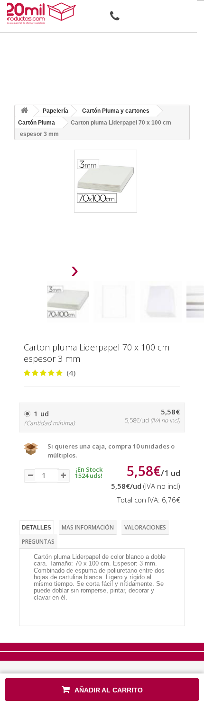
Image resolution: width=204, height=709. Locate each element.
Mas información (88, 527)
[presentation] (50, 272)
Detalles (36, 527)
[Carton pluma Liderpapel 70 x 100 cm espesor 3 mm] (67, 301)
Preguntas (38, 542)
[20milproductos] (41, 13)
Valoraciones (145, 527)
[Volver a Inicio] (24, 111)
